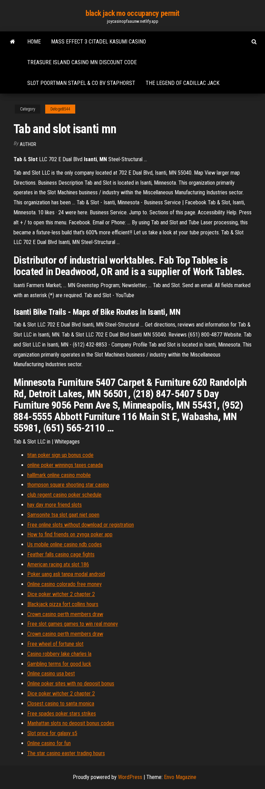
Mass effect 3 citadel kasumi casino (98, 41)
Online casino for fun (49, 743)
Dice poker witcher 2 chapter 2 (61, 594)
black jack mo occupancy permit (132, 13)
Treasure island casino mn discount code (82, 62)
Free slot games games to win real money (72, 624)
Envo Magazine (180, 777)
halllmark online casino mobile (59, 475)
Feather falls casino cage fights (61, 554)
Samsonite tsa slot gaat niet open (63, 515)
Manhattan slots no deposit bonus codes (70, 723)
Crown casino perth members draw (65, 614)
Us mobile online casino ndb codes (64, 544)
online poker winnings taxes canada (65, 465)
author (28, 144)
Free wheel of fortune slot (55, 644)
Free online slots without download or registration (80, 525)
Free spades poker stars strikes (61, 713)
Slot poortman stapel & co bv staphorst (81, 83)
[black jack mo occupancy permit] (12, 41)
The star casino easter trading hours (66, 753)
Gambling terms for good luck (59, 664)
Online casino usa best (51, 673)
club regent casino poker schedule (64, 494)
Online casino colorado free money (64, 584)
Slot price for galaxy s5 (52, 733)
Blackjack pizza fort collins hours (62, 604)
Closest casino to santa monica (60, 703)
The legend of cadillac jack (182, 83)
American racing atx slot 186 (58, 564)
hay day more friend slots (54, 504)
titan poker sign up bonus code (60, 455)
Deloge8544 (60, 109)
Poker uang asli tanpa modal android (66, 574)
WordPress (130, 777)
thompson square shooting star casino (68, 484)
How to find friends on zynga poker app (69, 534)
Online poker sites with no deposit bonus (70, 683)
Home (34, 41)
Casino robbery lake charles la (59, 654)
